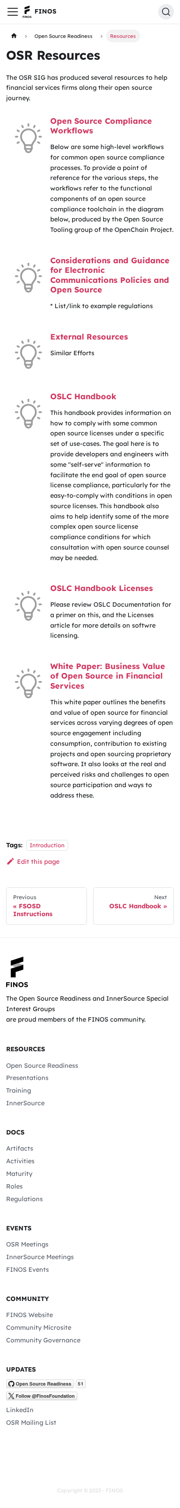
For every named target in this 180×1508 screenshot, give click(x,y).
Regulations (24, 1199)
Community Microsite (38, 1327)
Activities (20, 1161)
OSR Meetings (27, 1244)
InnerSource (25, 1103)
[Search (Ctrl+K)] (166, 12)
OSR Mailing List (31, 1422)
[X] (41, 1398)
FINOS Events (27, 1270)
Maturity (19, 1174)
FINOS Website (29, 1315)
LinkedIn (20, 1410)
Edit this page (38, 862)
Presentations (27, 1078)
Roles (14, 1186)
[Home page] (13, 36)
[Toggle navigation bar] (12, 11)
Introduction (47, 845)
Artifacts (19, 1148)
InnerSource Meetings (40, 1257)
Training (18, 1090)
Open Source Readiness (42, 1066)
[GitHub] (46, 1386)
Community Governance (43, 1340)
